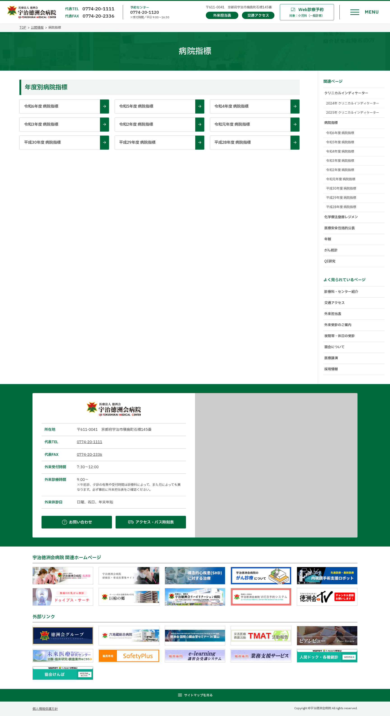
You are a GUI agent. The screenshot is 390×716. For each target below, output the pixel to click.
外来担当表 (332, 314)
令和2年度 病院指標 (136, 124)
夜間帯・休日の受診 (339, 336)
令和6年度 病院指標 (41, 106)
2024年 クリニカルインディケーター (352, 103)
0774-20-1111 (98, 9)
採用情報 (331, 369)
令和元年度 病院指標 (232, 124)
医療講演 (331, 358)
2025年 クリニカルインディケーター (352, 112)
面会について (334, 347)
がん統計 (331, 250)
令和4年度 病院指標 (231, 106)
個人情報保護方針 (45, 709)
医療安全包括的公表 (339, 228)
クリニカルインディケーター (346, 93)
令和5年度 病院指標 (136, 106)
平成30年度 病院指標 (42, 142)
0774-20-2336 (98, 16)
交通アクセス (334, 303)
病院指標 (331, 122)
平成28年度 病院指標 (232, 142)
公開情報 (37, 27)
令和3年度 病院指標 (41, 124)
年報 (327, 239)
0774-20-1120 (144, 13)
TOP (22, 27)
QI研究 (329, 261)
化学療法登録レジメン (341, 217)
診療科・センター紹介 (341, 291)
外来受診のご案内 (337, 325)
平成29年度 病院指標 (137, 142)
